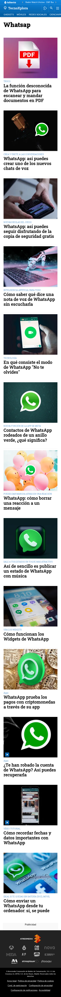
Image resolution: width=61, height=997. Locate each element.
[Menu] (57, 8)
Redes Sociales (38, 14)
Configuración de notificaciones (24, 990)
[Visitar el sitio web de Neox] (37, 948)
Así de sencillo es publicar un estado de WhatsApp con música (30, 571)
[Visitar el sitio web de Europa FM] (49, 954)
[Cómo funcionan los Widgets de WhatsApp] (30, 606)
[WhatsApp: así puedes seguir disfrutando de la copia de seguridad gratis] (30, 199)
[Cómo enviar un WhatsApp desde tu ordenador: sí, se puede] (30, 873)
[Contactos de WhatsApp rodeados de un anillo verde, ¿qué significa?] (30, 402)
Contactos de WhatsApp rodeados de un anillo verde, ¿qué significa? (28, 435)
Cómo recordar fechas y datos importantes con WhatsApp (27, 837)
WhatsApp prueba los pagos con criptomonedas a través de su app (29, 702)
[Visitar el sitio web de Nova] (49, 948)
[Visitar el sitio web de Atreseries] (24, 954)
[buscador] (51, 8)
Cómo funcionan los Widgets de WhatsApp (26, 636)
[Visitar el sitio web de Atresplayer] (30, 961)
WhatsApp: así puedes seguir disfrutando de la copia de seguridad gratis (29, 231)
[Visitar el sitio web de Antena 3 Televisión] (11, 948)
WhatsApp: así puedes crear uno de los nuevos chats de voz (27, 163)
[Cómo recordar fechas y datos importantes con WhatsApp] (30, 805)
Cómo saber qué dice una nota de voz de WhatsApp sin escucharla (29, 299)
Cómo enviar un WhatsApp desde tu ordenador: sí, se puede (26, 905)
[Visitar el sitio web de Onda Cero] (37, 954)
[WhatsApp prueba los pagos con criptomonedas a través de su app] (30, 669)
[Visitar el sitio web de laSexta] (24, 948)
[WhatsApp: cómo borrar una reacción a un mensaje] (30, 470)
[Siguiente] (56, 2)
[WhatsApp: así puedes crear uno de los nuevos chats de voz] (30, 131)
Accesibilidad (44, 990)
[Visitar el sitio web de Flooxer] (46, 961)
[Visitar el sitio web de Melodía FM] (14, 961)
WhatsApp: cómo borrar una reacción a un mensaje (28, 503)
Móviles (21, 14)
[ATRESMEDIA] (30, 938)
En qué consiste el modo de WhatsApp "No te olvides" (28, 367)
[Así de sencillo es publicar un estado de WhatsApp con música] (30, 538)
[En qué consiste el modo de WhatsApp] (30, 334)
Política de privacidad (27, 981)
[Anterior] (22, 2)
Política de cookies (45, 981)
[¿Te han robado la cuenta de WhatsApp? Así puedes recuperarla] (30, 737)
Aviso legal (12, 981)
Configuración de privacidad (41, 985)
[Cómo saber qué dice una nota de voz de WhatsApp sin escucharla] (30, 267)
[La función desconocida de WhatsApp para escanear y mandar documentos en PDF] (30, 58)
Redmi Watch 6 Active (35, 2)
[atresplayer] (45, 8)
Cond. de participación (17, 985)
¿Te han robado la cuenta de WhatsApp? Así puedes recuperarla (30, 770)
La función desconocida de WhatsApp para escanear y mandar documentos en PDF (28, 93)
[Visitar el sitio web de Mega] (11, 954)
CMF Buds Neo (52, 2)
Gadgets (9, 14)
